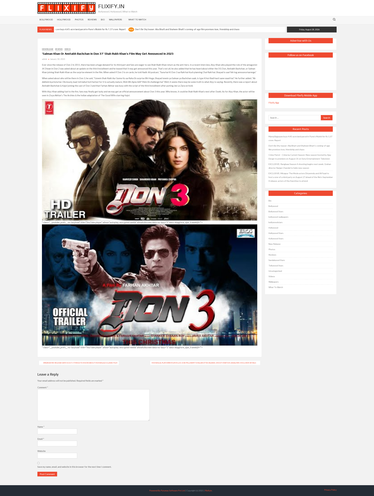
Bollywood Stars (276, 211)
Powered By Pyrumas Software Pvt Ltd (167, 490)
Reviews (92, 19)
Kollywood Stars (276, 238)
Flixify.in (111, 6)
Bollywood (46, 19)
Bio (103, 19)
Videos (67, 49)
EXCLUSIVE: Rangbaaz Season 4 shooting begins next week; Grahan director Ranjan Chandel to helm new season (300, 166)
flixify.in (208, 490)
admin (44, 59)
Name (40, 426)
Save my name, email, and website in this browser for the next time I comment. (74, 466)
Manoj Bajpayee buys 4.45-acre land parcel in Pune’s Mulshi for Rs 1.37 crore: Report (85, 29)
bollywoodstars (276, 222)
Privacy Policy (330, 490)
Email (40, 439)
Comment (42, 387)
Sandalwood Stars (277, 260)
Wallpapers (115, 19)
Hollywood (64, 19)
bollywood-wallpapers (278, 217)
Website (41, 451)
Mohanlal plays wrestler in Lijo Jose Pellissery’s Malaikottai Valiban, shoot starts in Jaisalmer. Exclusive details (204, 363)
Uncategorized (275, 271)
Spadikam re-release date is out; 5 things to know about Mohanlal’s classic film (80, 363)
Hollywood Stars (276, 233)
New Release (47, 49)
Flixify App (274, 102)
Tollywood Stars (276, 265)
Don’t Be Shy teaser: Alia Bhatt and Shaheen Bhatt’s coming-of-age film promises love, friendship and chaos (187, 29)
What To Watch (137, 19)
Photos (79, 19)
